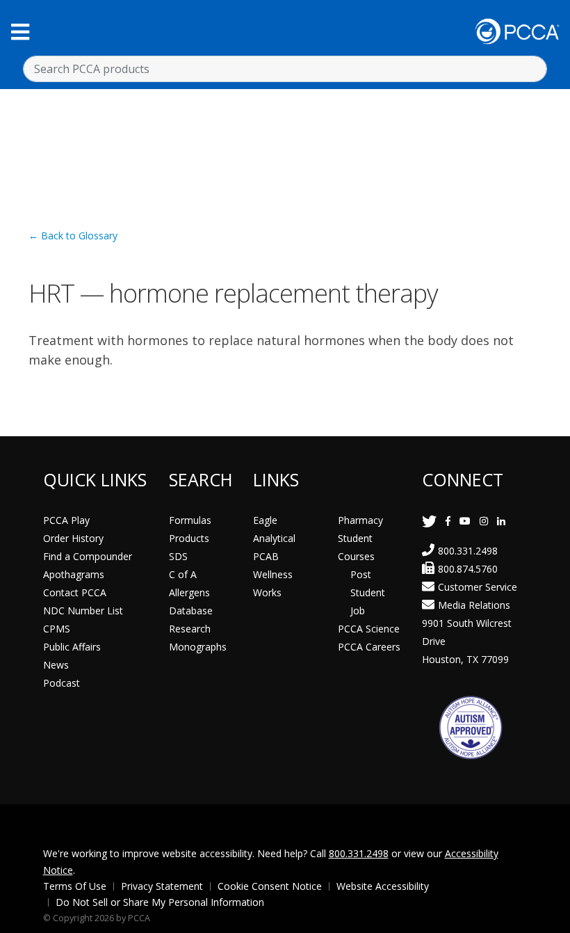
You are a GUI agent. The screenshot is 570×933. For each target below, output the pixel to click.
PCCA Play (66, 520)
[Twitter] (429, 520)
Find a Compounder (87, 556)
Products (189, 538)
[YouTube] (465, 520)
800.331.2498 (468, 550)
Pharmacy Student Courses (360, 538)
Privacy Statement (162, 886)
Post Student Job (367, 592)
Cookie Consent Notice (270, 886)
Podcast (61, 682)
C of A (183, 574)
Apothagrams (73, 574)
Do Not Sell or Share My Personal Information (160, 902)
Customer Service (477, 586)
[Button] (20, 31)
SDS (178, 556)
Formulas (190, 520)
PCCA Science (369, 628)
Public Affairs (72, 646)
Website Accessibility (382, 886)
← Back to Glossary (72, 235)
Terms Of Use (74, 886)
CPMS (56, 628)
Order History (73, 538)
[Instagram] (484, 520)
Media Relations (474, 605)
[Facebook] (448, 520)
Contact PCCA (74, 592)
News (56, 664)
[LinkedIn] (501, 520)
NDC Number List (83, 610)
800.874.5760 (468, 568)
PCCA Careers (369, 646)
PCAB (266, 556)
